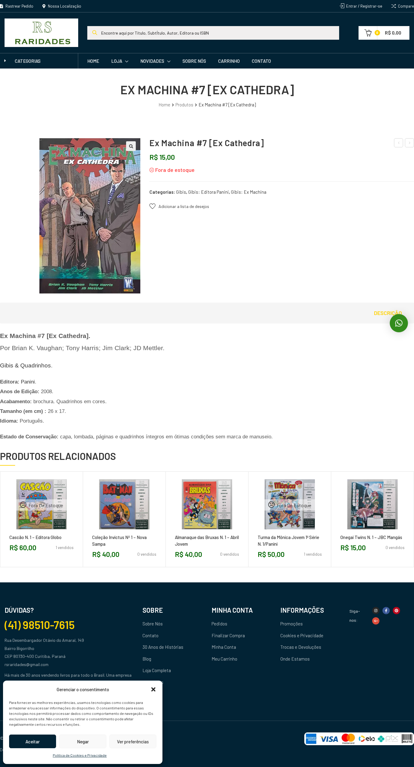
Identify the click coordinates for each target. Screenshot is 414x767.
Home (93, 61)
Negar (83, 741)
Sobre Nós (194, 61)
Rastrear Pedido (19, 6)
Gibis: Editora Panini (208, 192)
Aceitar (32, 741)
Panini (28, 382)
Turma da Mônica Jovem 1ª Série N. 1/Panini (288, 540)
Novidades (152, 61)
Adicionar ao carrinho (110, 531)
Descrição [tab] (388, 313)
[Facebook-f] (386, 610)
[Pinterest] (396, 610)
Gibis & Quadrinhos (25, 365)
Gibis (181, 192)
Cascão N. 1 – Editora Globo (35, 537)
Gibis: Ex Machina (248, 192)
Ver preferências (133, 741)
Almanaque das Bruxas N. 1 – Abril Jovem (207, 540)
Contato (261, 61)
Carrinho (229, 61)
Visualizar (55, 531)
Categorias (28, 61)
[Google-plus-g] (375, 621)
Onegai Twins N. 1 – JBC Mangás (371, 537)
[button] (153, 689)
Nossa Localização (64, 6)
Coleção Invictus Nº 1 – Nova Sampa (119, 540)
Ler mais (28, 531)
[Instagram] (375, 610)
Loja (116, 61)
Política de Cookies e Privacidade (80, 755)
